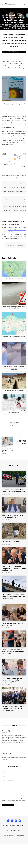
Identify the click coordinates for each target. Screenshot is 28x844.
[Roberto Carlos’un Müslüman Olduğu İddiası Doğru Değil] (14, 612)
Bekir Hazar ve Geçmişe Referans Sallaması (21, 442)
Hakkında (12, 825)
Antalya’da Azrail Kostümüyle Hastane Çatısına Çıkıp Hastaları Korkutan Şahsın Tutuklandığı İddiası (13, 596)
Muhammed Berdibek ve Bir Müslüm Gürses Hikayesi (7, 450)
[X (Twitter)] (12, 820)
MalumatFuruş (18, 836)
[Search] (24, 4)
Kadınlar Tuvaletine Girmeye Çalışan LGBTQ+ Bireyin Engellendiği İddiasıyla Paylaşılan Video (13, 651)
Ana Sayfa (6, 825)
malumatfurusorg (9, 26)
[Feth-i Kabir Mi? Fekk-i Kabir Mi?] (14, 531)
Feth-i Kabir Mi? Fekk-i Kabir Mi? (11, 541)
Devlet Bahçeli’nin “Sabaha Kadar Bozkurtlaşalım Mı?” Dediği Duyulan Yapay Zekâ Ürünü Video (14, 568)
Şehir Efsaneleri (10, 828)
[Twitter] (13, 426)
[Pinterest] (18, 426)
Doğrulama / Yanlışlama (14, 11)
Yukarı (14, 841)
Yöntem (18, 828)
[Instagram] (16, 820)
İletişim (19, 830)
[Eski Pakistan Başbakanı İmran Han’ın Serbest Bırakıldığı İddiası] (14, 504)
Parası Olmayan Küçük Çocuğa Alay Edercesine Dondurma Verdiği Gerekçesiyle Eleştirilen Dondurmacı (12, 680)
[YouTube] (20, 820)
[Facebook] (10, 426)
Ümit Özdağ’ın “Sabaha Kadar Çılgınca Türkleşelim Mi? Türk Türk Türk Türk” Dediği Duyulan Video (13, 708)
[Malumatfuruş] (10, 4)
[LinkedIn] (15, 426)
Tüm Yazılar (20, 825)
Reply (24, 731)
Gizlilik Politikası (11, 830)
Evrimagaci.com (6, 175)
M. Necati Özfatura (14, 422)
